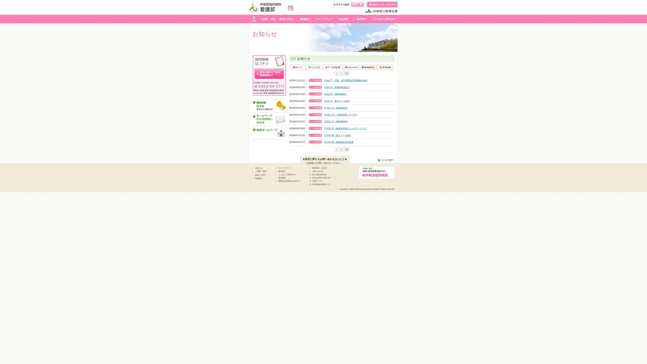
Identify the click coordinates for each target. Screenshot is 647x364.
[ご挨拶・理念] (268, 21)
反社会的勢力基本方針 (321, 178)
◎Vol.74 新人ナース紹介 (337, 101)
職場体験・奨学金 (319, 168)
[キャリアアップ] (324, 21)
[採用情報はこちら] (269, 65)
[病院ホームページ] (269, 137)
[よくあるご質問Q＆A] (384, 21)
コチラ (341, 159)
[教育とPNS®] (286, 21)
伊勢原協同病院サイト (321, 184)
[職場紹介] (305, 21)
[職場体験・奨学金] (269, 110)
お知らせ (259, 168)
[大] (361, 4)
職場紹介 (259, 178)
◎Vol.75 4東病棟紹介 (335, 94)
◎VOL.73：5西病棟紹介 (336, 108)
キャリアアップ (284, 168)
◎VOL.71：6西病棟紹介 (336, 121)
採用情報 (282, 178)
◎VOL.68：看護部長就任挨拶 (338, 142)
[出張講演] (343, 21)
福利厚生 (282, 171)
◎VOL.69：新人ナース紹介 (337, 135)
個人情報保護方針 (319, 175)
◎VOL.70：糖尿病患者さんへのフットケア (345, 128)
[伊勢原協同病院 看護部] (267, 11)
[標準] (354, 4)
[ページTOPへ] (386, 160)
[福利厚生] (361, 21)
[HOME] (254, 21)
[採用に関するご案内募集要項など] (269, 93)
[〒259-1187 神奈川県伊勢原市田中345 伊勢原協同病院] (376, 176)
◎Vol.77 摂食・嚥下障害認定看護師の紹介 (345, 80)
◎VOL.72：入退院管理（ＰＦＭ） (341, 115)
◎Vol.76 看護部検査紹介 (337, 87)
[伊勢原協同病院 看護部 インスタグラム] (290, 11)
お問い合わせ (317, 171)
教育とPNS (260, 175)
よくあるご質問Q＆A (287, 175)
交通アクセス (317, 181)
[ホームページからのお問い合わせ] (269, 123)
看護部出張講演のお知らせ (289, 181)
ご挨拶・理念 (260, 171)
